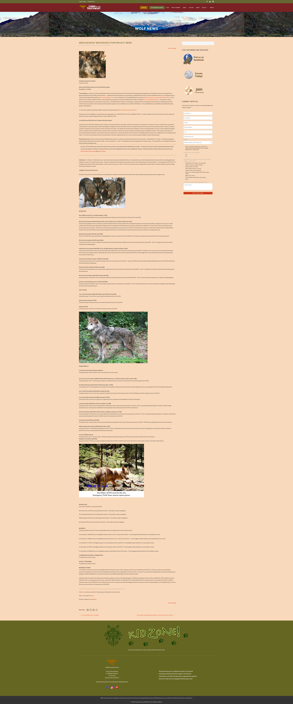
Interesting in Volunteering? (192, 152)
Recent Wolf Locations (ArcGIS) (127, 110)
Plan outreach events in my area (193, 168)
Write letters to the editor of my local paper (195, 163)
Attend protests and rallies (191, 166)
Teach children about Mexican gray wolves (195, 177)
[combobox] (211, 142)
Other (186, 179)
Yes (186, 154)
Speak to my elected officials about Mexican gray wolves (197, 173)
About (212, 7)
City (185, 131)
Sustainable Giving (157, 7)
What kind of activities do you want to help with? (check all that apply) (197, 160)
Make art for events (190, 175)
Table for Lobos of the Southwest (193, 170)
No (186, 156)
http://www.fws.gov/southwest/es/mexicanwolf (157, 97)
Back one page (172, 48)
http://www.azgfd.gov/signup (150, 99)
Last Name (186, 117)
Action (191, 7)
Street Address (188, 126)
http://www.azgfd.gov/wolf (106, 97)
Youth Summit (176, 7)
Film (167, 7)
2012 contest (84, 151)
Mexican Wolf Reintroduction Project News (93, 45)
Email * (186, 121)
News (184, 7)
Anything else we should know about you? (195, 182)
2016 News (108, 45)
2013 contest (92, 151)
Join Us (204, 7)
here (83, 592)
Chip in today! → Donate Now (87, 1)
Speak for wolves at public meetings (194, 164)
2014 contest (102, 151)
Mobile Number (188, 141)
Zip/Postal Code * (188, 135)
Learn (197, 7)
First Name (187, 112)
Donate (143, 7)
